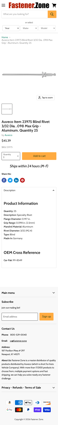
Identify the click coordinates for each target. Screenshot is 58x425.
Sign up (46, 316)
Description (9, 190)
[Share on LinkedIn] (16, 180)
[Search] (52, 14)
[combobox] (25, 14)
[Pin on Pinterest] (22, 180)
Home (5, 37)
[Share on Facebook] (4, 180)
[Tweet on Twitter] (10, 180)
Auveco (8, 135)
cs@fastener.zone (18, 340)
